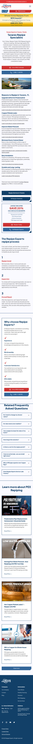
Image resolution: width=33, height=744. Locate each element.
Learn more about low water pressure (12, 137)
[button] (29, 6)
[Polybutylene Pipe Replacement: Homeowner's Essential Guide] (16, 515)
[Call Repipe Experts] (16, 72)
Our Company (5, 689)
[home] (8, 6)
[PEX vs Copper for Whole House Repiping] (16, 643)
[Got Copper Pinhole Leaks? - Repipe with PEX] (16, 601)
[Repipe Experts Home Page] (6, 681)
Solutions (20, 695)
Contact (4, 692)
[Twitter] (14, 722)
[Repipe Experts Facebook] (2, 722)
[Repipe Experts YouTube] (10, 722)
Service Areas (21, 701)
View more (16, 668)
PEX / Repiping (21, 698)
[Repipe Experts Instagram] (6, 722)
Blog (3, 695)
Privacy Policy (5, 728)
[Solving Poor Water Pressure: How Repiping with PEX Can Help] (16, 558)
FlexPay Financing (22, 692)
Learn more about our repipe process (12, 164)
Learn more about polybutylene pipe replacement (16, 110)
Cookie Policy (5, 731)
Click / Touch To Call (16, 24)
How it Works (21, 689)
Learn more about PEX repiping (11, 176)
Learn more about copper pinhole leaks (13, 123)
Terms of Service (6, 734)
